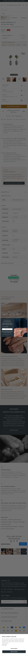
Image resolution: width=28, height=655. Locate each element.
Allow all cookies (14, 651)
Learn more (4, 644)
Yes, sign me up (7, 329)
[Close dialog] (26, 318)
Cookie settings (14, 648)
